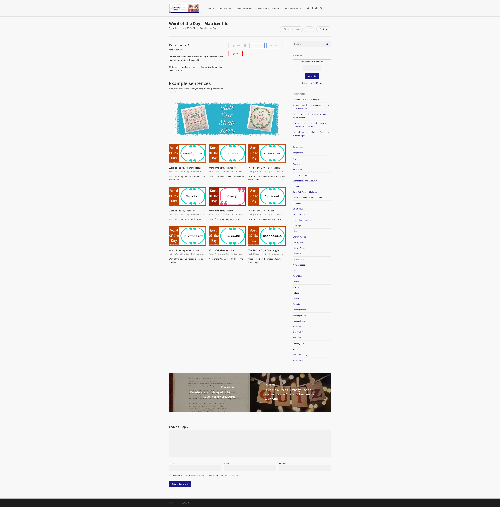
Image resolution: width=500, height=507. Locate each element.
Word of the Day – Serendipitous (185, 167)
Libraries (296, 231)
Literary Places (299, 248)
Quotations (297, 304)
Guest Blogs (298, 209)
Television (297, 326)
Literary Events (299, 242)
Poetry (296, 281)
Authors (296, 164)
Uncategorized (299, 343)
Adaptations (298, 152)
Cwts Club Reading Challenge (305, 192)
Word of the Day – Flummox (222, 167)
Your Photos (298, 360)
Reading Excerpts (300, 309)
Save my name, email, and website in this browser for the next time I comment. (205, 475)
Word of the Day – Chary (221, 210)
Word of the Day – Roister (182, 210)
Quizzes (296, 298)
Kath (174, 28)
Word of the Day (208, 28)
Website (282, 463)
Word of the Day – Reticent (262, 210)
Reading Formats (300, 315)
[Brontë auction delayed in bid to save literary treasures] (209, 392)
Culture (296, 186)
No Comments (293, 29)
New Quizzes (298, 259)
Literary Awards (299, 237)
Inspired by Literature (302, 220)
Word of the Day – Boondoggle (263, 250)
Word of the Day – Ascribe (222, 250)
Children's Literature (301, 175)
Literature (297, 253)
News (295, 270)
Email (227, 463)
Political (296, 287)
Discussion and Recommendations (307, 197)
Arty (294, 158)
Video (295, 349)
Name (172, 463)
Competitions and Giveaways (305, 181)
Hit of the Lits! (299, 214)
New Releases (299, 265)
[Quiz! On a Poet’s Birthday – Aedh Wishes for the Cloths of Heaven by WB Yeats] (290, 392)
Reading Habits (299, 321)
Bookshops (298, 169)
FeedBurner (317, 83)
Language (297, 225)
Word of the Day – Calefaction (184, 250)
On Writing (297, 276)
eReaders (297, 203)
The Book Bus (299, 332)
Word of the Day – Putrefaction (264, 167)
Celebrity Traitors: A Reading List (306, 99)
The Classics (298, 337)
